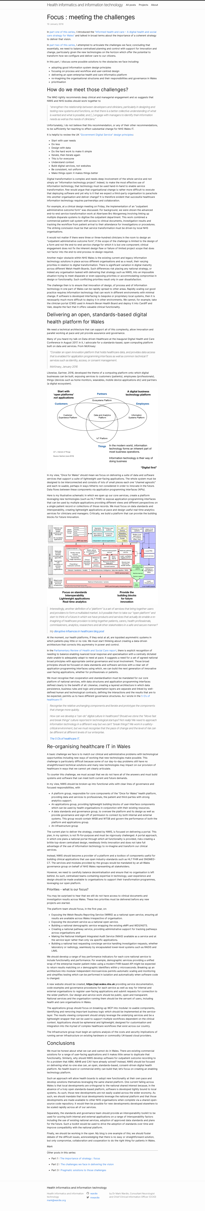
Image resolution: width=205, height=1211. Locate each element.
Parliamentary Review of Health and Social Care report (85, 650)
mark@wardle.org (56, 1200)
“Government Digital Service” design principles (106, 134)
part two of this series (62, 44)
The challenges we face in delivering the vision (87, 1164)
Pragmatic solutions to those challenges (83, 1170)
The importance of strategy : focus (80, 1158)
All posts (131, 4)
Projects (143, 4)
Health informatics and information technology (85, 4)
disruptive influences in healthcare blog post (79, 631)
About (154, 4)
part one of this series (62, 31)
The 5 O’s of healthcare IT (64, 738)
